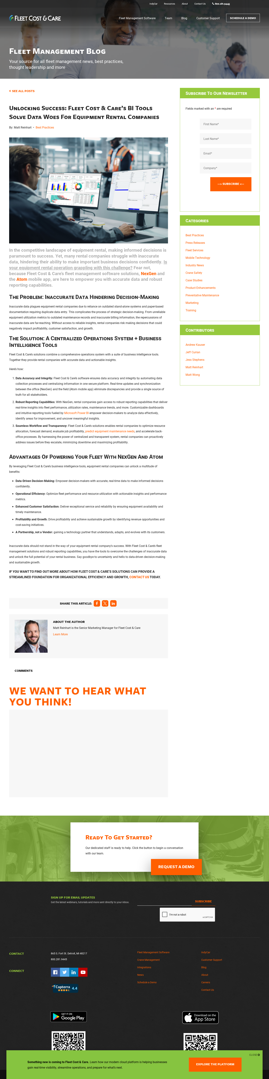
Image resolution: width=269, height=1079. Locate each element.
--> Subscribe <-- (231, 183)
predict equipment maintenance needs (109, 431)
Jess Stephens (195, 359)
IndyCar (153, 3)
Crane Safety (194, 273)
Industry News (195, 265)
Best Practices (45, 127)
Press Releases (195, 243)
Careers (205, 982)
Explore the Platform (215, 1064)
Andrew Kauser (195, 344)
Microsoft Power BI (76, 413)
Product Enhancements (201, 288)
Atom (21, 279)
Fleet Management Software (137, 18)
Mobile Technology (198, 258)
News (140, 974)
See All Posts (23, 91)
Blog (184, 18)
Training (191, 310)
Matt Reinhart (194, 367)
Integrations (144, 967)
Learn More (60, 634)
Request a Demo (176, 867)
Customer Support (208, 18)
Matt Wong (193, 375)
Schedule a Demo (243, 18)
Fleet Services (194, 250)
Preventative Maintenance (202, 295)
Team (168, 18)
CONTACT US (139, 577)
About (185, 3)
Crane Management (148, 959)
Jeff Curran (193, 352)
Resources (169, 3)
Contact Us (200, 3)
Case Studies (194, 280)
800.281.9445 (222, 3)
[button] (97, 603)
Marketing (192, 303)
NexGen (148, 273)
